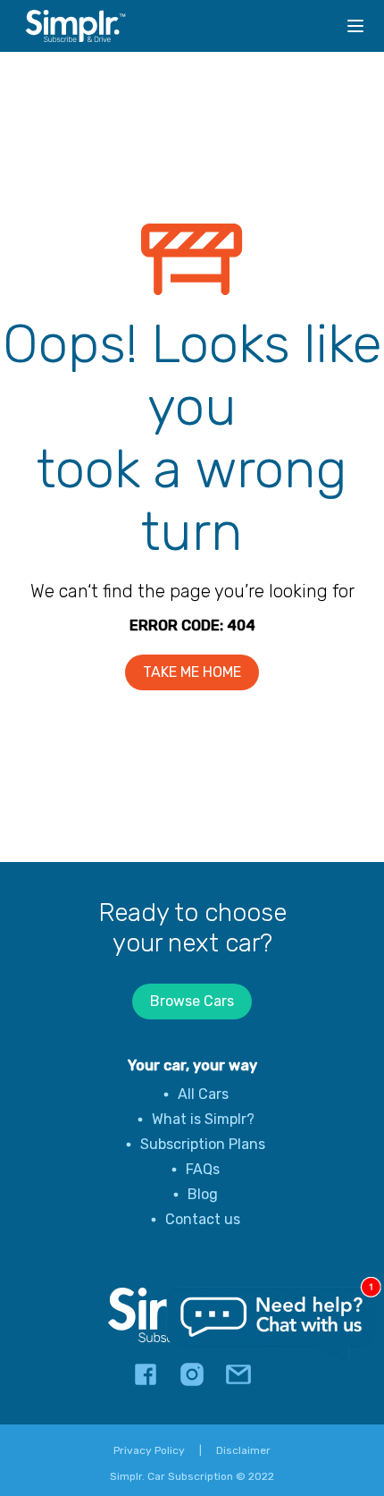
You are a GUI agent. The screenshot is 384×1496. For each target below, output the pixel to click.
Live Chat (272, 1324)
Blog (203, 1194)
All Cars (203, 1094)
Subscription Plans (202, 1144)
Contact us (202, 1219)
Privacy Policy (149, 1450)
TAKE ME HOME (192, 671)
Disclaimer (243, 1450)
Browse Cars (192, 1001)
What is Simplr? (203, 1119)
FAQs (203, 1169)
